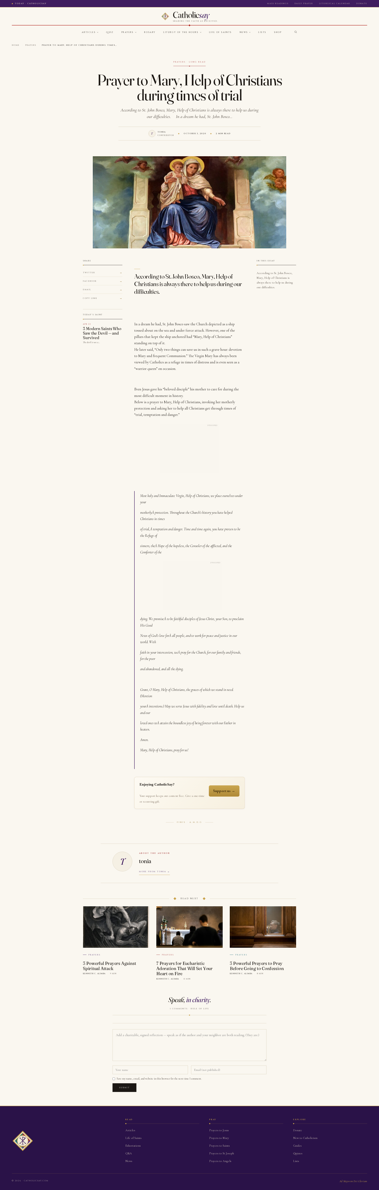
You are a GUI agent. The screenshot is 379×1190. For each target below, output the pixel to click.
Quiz (110, 32)
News (244, 32)
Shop (277, 32)
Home (16, 45)
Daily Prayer (304, 3)
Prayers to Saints (219, 1145)
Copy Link (90, 298)
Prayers (127, 32)
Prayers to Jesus (219, 1130)
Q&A (128, 1153)
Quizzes (297, 1153)
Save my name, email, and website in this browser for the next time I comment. (159, 1078)
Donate (361, 3)
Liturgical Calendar (334, 3)
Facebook (90, 281)
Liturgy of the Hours (180, 32)
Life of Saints (220, 32)
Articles (89, 32)
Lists (262, 32)
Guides (297, 1145)
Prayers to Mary (219, 1138)
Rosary (150, 32)
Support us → (224, 791)
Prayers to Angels (220, 1161)
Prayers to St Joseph (221, 1153)
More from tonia (152, 871)
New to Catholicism (305, 1138)
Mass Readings (277, 3)
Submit (124, 1087)
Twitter (89, 272)
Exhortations (133, 1145)
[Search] (295, 32)
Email (87, 289)
